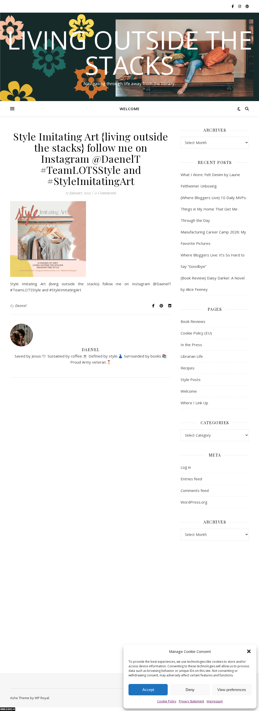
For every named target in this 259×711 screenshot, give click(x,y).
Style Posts (191, 379)
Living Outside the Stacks (129, 52)
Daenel (21, 305)
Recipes (188, 367)
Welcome (130, 108)
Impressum (215, 701)
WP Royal (42, 698)
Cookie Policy (166, 701)
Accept (148, 690)
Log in (186, 467)
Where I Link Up (194, 402)
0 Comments (105, 192)
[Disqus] (90, 455)
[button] (248, 651)
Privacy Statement (191, 701)
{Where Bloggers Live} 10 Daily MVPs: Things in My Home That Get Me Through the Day (214, 209)
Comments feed (195, 490)
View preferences (231, 690)
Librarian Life (192, 356)
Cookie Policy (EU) (196, 333)
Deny (190, 690)
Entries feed (191, 478)
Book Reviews (193, 321)
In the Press (191, 344)
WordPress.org (194, 502)
